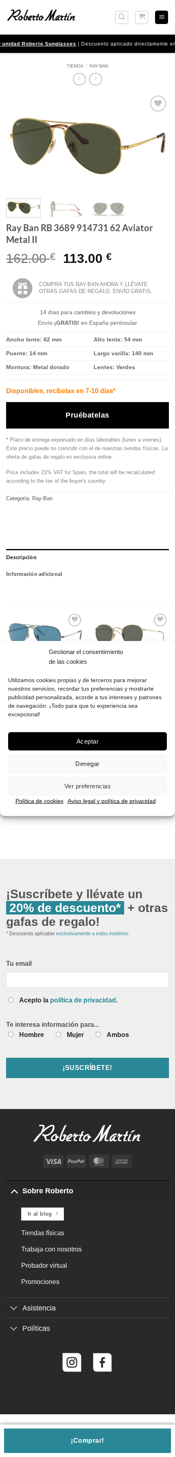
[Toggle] (14, 1190)
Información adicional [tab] (34, 574)
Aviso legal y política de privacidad (112, 801)
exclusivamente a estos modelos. (92, 933)
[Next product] (79, 79)
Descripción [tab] (21, 557)
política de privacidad (83, 1000)
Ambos (118, 1034)
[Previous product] (95, 79)
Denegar (87, 763)
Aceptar (87, 740)
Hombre (31, 1034)
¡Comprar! (87, 1440)
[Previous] (19, 143)
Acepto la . (68, 1000)
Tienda (75, 65)
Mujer (75, 1034)
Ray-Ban (99, 65)
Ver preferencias (87, 785)
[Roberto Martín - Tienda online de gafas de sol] (41, 17)
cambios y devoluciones (105, 312)
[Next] (155, 143)
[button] (121, 17)
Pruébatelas (87, 415)
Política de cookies (39, 801)
